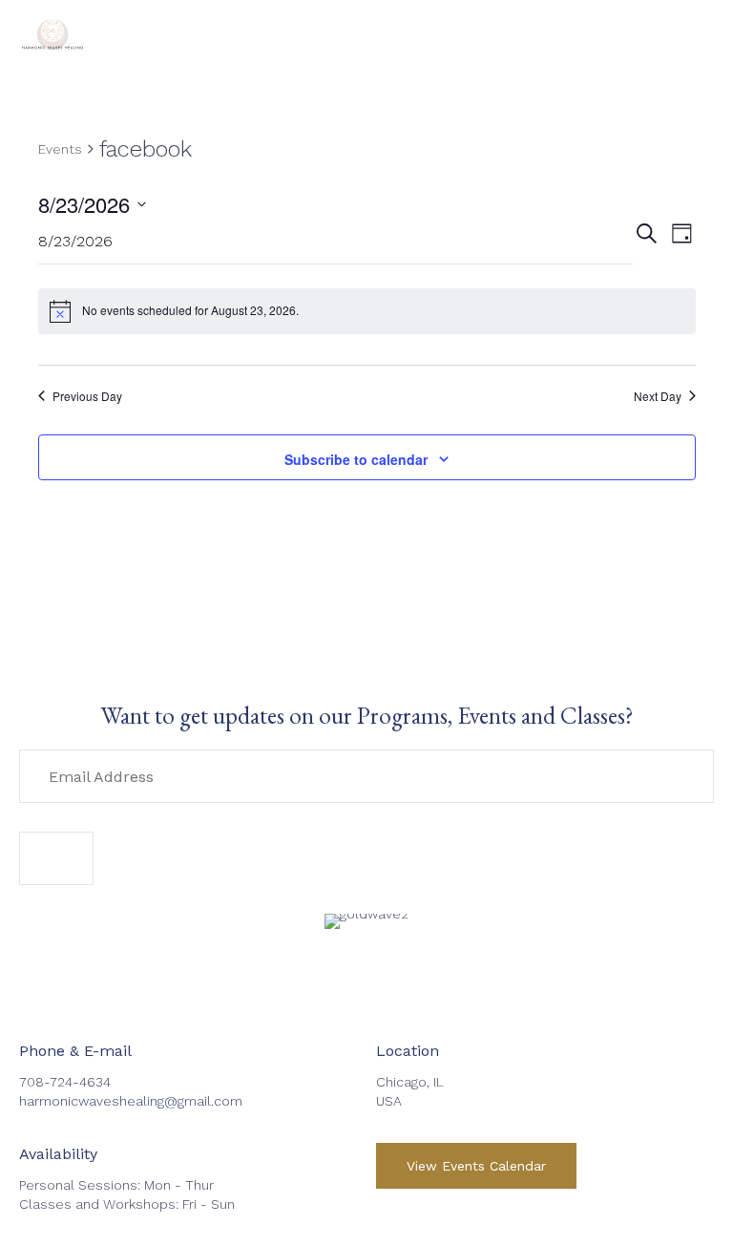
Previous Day (87, 396)
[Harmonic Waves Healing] (52, 33)
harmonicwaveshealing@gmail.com (130, 1101)
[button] (56, 858)
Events (60, 149)
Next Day (657, 396)
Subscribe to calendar (356, 459)
